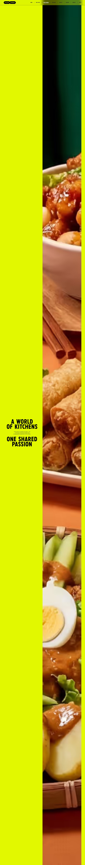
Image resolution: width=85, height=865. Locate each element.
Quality (60, 2)
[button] (80, 2)
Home (31, 2)
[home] (10, 2)
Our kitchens (46, 2)
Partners (54, 2)
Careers (67, 2)
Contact (74, 2)
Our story (38, 2)
